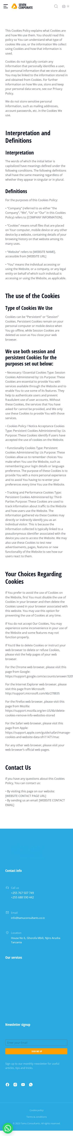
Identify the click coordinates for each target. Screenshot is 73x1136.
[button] (7, 1128)
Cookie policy (37, 1110)
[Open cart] (64, 6)
